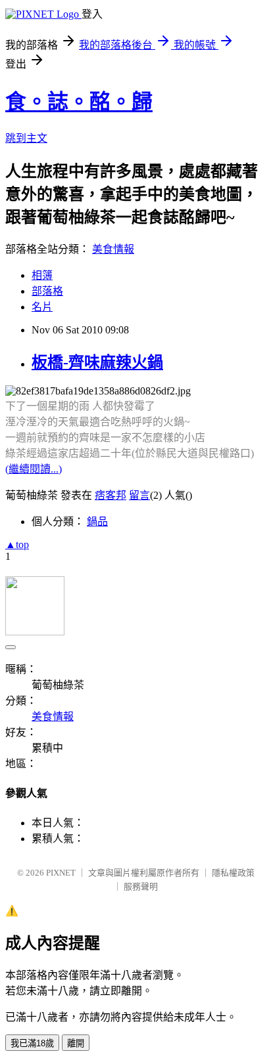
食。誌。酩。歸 (79, 102)
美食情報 (113, 249)
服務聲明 (141, 886)
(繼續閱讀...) (33, 469)
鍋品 (97, 521)
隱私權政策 (233, 873)
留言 (139, 495)
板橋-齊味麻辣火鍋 (97, 362)
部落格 (47, 291)
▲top (17, 544)
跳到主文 (26, 138)
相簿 (42, 275)
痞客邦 (110, 495)
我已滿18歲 (32, 1043)
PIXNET (61, 873)
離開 (75, 1043)
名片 (42, 306)
